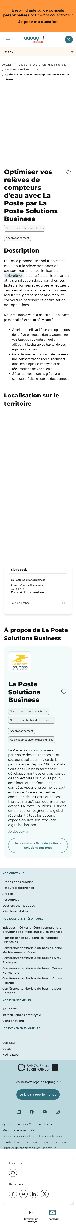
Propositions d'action (18, 882)
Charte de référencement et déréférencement (34, 1142)
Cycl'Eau (8, 1043)
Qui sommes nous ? (16, 1124)
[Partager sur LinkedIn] (34, 1194)
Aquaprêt (9, 1009)
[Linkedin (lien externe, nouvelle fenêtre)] (19, 1112)
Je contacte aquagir (53, 1136)
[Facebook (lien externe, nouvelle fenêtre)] (32, 1112)
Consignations (13, 1021)
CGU (34, 1130)
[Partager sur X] (45, 1194)
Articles (7, 894)
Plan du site (44, 1124)
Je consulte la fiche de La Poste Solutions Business (38, 845)
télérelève (13, 276)
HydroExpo (10, 1054)
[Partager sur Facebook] (13, 1194)
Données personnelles (18, 1136)
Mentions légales (14, 1130)
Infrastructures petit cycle (21, 1015)
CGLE (6, 1037)
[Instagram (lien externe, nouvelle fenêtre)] (58, 1112)
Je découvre (18, 831)
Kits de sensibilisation (18, 911)
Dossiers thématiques (18, 905)
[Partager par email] (23, 1194)
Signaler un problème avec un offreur (29, 1148)
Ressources (10, 899)
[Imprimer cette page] (13, 1173)
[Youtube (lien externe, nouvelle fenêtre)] (45, 1112)
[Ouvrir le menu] (8, 39)
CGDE (6, 1049)
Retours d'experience (18, 888)
